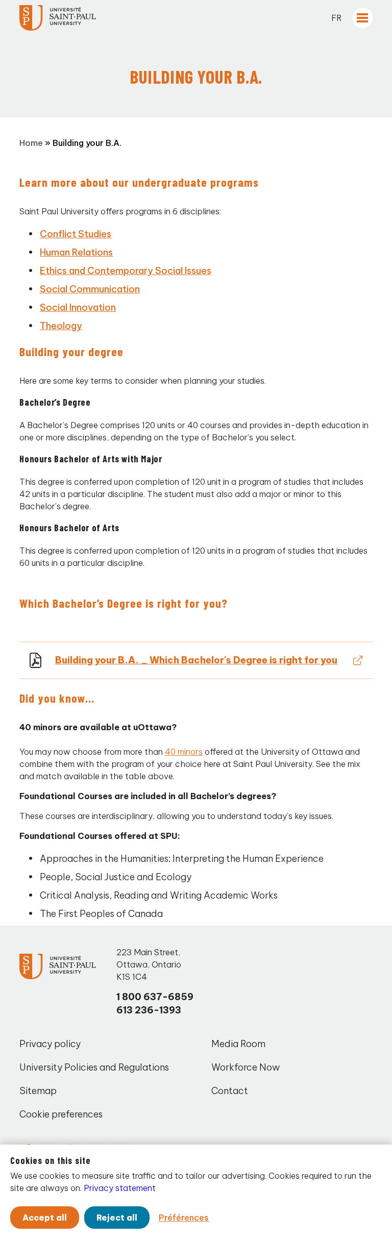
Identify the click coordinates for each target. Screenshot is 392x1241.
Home (31, 143)
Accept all (44, 1217)
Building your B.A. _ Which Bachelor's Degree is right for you (196, 660)
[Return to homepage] (57, 18)
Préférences (184, 1217)
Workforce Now (245, 1067)
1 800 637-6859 (154, 997)
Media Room (238, 1044)
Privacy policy (50, 1044)
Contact (229, 1091)
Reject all (116, 1217)
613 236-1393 (148, 1010)
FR (336, 18)
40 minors (184, 752)
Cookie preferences (61, 1114)
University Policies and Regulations (94, 1067)
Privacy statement (120, 1188)
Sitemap (38, 1091)
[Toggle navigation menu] (362, 18)
